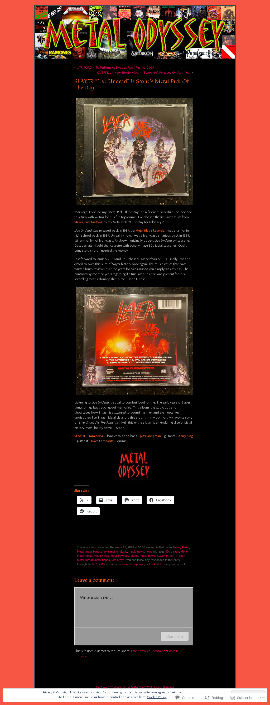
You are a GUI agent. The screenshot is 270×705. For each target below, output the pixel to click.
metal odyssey (119, 555)
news (149, 551)
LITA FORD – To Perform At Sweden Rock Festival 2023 (115, 67)
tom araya (118, 560)
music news (136, 551)
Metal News (101, 555)
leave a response (133, 564)
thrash (170, 555)
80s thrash (172, 551)
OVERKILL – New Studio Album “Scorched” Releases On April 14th (144, 72)
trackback (155, 564)
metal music (110, 551)
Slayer (161, 555)
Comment (174, 636)
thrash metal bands (97, 560)
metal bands (93, 551)
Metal (80, 551)
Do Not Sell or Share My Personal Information (149, 687)
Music (123, 551)
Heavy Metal (181, 547)
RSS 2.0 (97, 564)
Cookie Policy (156, 697)
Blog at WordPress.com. (108, 687)
